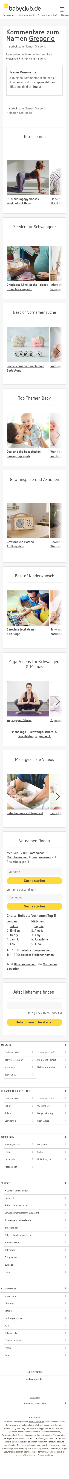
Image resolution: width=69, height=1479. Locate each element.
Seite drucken (34, 1372)
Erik (12, 944)
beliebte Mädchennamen (37, 955)
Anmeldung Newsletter (34, 1403)
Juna (37, 944)
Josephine (41, 939)
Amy (37, 935)
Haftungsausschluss (44, 1455)
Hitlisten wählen (25, 964)
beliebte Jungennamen (36, 950)
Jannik (14, 939)
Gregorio (42, 38)
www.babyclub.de (36, 1422)
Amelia (39, 930)
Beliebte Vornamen (32, 916)
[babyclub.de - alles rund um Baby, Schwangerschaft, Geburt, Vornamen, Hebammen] (22, 9)
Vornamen (36, 853)
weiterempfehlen (34, 1379)
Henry (14, 935)
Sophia (39, 926)
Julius (14, 926)
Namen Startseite (20, 113)
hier (35, 86)
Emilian (15, 930)
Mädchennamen (17, 857)
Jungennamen (41, 857)
